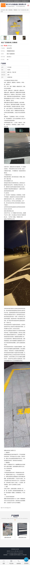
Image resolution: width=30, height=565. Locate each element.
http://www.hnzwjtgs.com (6, 507)
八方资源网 (11, 554)
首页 (7, 10)
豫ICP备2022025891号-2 (19, 551)
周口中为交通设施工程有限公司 (12, 553)
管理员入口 (20, 554)
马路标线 (15, 10)
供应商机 (10, 10)
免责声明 (15, 554)
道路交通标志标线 (15, 537)
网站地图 (25, 554)
